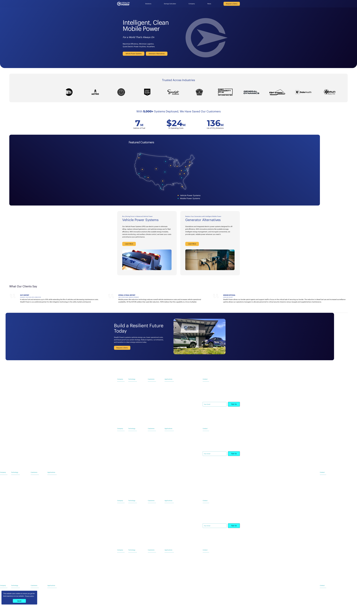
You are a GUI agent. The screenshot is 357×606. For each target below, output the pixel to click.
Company (192, 3)
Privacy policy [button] (29, 596)
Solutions (148, 3)
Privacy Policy (207, 417)
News (209, 3)
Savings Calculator (170, 3)
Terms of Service (218, 417)
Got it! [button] (19, 601)
